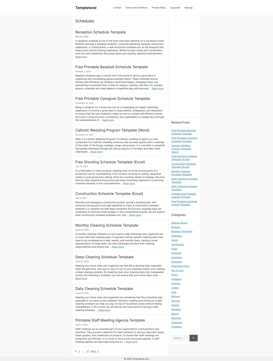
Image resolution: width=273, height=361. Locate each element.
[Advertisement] (184, 68)
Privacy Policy (159, 7)
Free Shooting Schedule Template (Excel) (110, 162)
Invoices (175, 283)
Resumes (176, 318)
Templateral (85, 8)
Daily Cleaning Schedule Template (104, 288)
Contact (117, 7)
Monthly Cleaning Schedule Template (106, 225)
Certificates (177, 244)
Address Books (179, 222)
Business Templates (181, 231)
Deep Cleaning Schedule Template (104, 257)
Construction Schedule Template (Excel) (109, 193)
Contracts (176, 257)
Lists (173, 292)
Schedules (176, 322)
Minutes (175, 296)
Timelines (176, 326)
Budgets (175, 227)
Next (95, 351)
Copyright (175, 7)
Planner (175, 305)
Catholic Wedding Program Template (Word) (112, 130)
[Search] (194, 338)
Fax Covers (177, 270)
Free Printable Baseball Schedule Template (111, 67)
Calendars (176, 235)
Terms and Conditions (136, 7)
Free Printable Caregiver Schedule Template (112, 98)
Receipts (176, 309)
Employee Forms (180, 266)
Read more (81, 56)
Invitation (176, 279)
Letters (175, 287)
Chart (174, 248)
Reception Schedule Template (100, 32)
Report (175, 313)
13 (87, 351)
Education (176, 261)
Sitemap (188, 7)
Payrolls (175, 300)
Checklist (176, 253)
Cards (174, 240)
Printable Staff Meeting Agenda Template (110, 320)
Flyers (174, 274)
